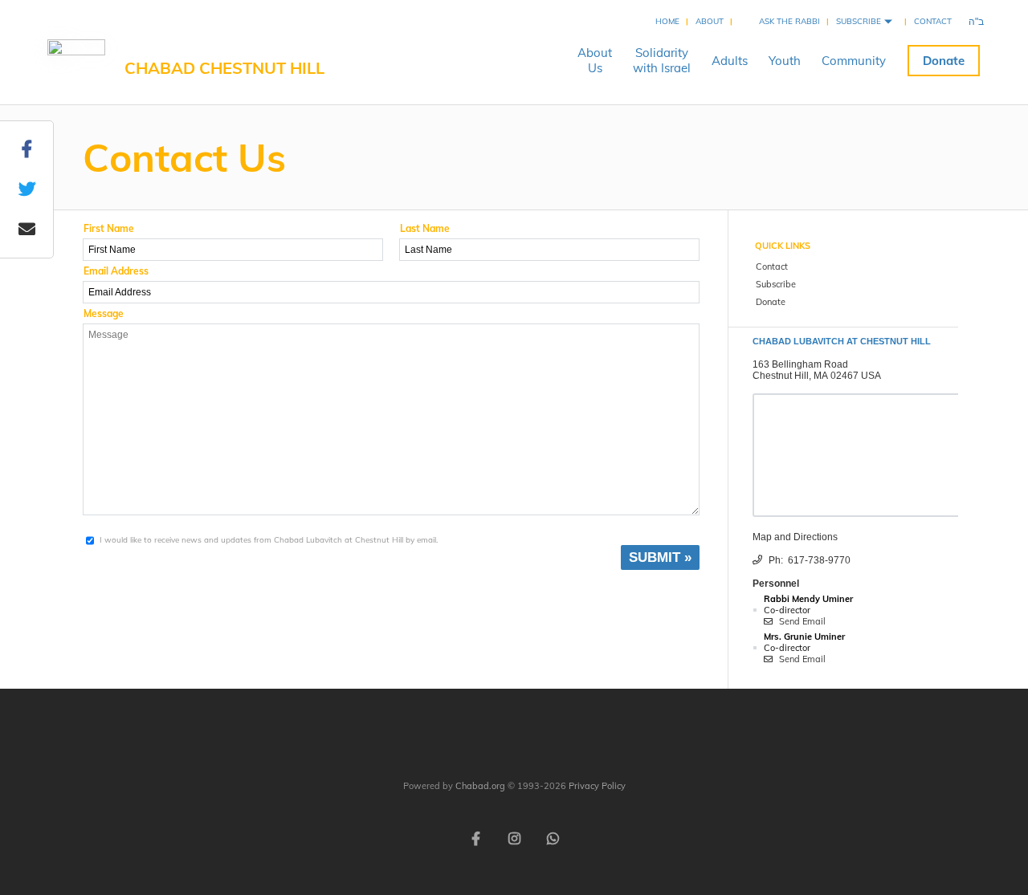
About (710, 21)
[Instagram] (514, 837)
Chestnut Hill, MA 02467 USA (817, 375)
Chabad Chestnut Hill (224, 68)
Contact (933, 21)
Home (667, 21)
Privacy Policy (597, 785)
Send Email (801, 621)
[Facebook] (475, 837)
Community (854, 60)
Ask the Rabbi (789, 21)
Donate (944, 60)
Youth (785, 60)
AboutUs (594, 60)
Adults (730, 60)
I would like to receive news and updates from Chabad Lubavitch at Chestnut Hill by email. (269, 540)
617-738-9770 (819, 560)
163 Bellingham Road (800, 364)
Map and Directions (795, 537)
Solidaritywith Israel (662, 60)
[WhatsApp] (552, 837)
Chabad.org (480, 785)
